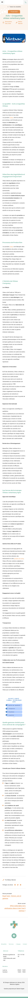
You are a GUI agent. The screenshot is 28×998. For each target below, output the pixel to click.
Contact (25, 944)
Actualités (4, 944)
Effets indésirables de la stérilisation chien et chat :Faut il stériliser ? (15, 908)
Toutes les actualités (14, 7)
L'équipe (18, 944)
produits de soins (19, 558)
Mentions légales (14, 984)
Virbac (11, 117)
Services (11, 944)
